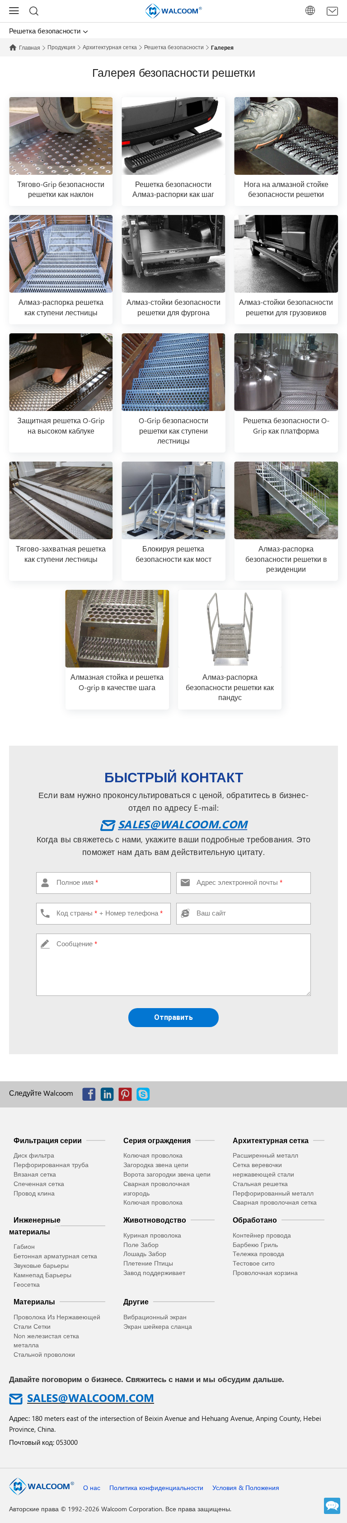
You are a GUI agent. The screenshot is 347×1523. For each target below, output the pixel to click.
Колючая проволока (153, 1155)
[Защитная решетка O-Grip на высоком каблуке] (61, 372)
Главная (29, 47)
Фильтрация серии (48, 1140)
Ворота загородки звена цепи (167, 1174)
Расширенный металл (265, 1155)
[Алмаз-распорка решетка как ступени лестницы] (61, 254)
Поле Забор (141, 1244)
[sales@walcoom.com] (332, 11)
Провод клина (34, 1193)
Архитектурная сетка (110, 47)
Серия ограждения (157, 1140)
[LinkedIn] (109, 1096)
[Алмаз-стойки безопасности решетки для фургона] (173, 254)
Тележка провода (258, 1253)
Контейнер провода (262, 1235)
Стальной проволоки (44, 1354)
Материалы (34, 1301)
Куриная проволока (152, 1235)
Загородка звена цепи (155, 1164)
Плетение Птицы (148, 1263)
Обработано (255, 1219)
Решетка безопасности (174, 47)
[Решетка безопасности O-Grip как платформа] (286, 372)
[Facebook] (91, 1096)
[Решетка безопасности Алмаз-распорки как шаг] (173, 136)
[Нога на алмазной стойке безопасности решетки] (286, 136)
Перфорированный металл (273, 1193)
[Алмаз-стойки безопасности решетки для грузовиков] (286, 254)
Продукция (61, 47)
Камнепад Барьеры (42, 1275)
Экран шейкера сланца (157, 1326)
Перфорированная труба (51, 1164)
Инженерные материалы (35, 1225)
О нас (91, 1487)
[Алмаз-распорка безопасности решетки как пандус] (229, 629)
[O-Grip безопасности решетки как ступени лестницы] (173, 372)
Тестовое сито (254, 1263)
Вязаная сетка (35, 1174)
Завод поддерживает (154, 1272)
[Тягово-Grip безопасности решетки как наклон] (61, 136)
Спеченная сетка (39, 1183)
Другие (136, 1301)
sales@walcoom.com (182, 824)
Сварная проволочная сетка (275, 1202)
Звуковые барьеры (41, 1265)
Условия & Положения (245, 1487)
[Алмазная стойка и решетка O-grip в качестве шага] (117, 629)
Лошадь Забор (144, 1253)
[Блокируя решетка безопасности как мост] (173, 500)
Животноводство (154, 1219)
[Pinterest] (127, 1096)
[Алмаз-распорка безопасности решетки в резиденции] (286, 500)
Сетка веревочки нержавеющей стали (263, 1169)
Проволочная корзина (265, 1272)
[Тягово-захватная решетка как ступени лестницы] (61, 500)
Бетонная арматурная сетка (55, 1256)
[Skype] (145, 1096)
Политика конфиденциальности (156, 1487)
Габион (24, 1246)
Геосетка (27, 1284)
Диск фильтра (34, 1155)
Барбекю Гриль (255, 1244)
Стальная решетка (260, 1183)
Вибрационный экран (155, 1317)
